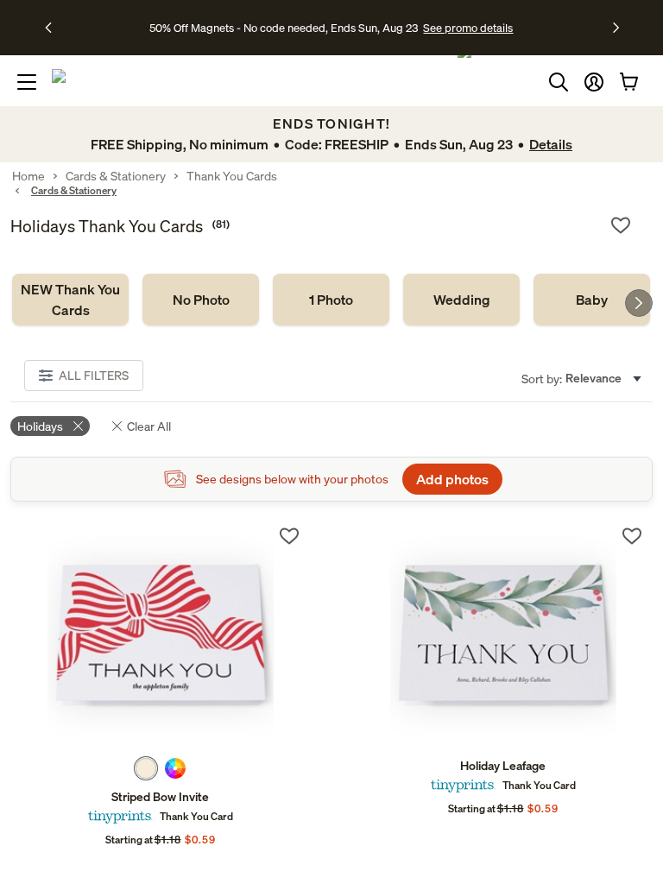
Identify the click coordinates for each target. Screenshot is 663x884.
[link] (70, 299)
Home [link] (28, 176)
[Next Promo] (616, 27)
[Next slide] (639, 303)
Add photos (452, 479)
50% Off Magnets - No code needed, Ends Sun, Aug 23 (283, 27)
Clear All (149, 426)
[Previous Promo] (54, 27)
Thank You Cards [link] (231, 176)
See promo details (468, 27)
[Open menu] (26, 82)
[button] (593, 82)
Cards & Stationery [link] (116, 176)
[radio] (146, 768)
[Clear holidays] (78, 426)
